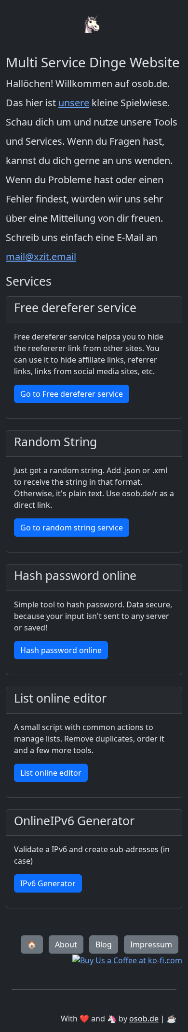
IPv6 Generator (48, 883)
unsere (73, 102)
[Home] (94, 5)
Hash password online (61, 650)
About (66, 944)
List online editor (50, 773)
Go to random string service (71, 527)
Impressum (151, 944)
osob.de (144, 1018)
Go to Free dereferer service (71, 394)
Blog (103, 944)
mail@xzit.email (41, 256)
